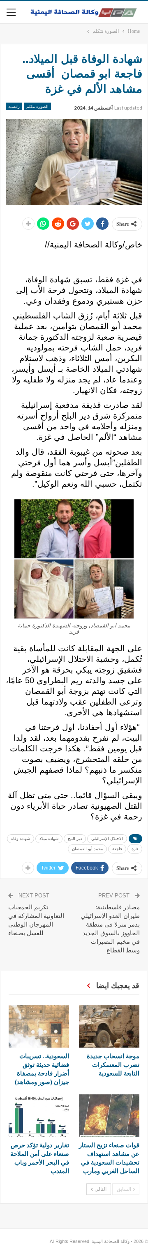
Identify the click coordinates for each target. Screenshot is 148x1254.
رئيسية (14, 106)
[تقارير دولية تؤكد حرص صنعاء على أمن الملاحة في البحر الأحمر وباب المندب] (39, 1115)
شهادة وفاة (20, 838)
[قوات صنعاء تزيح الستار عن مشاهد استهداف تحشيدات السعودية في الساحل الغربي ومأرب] (109, 1115)
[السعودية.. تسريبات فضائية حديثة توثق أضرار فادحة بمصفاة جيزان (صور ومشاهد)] (39, 1026)
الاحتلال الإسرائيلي (107, 838)
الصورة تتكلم (37, 106)
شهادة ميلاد (48, 838)
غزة (135, 849)
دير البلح (75, 838)
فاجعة (117, 849)
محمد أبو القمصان (87, 849)
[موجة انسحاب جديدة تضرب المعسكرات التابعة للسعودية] (109, 1026)
